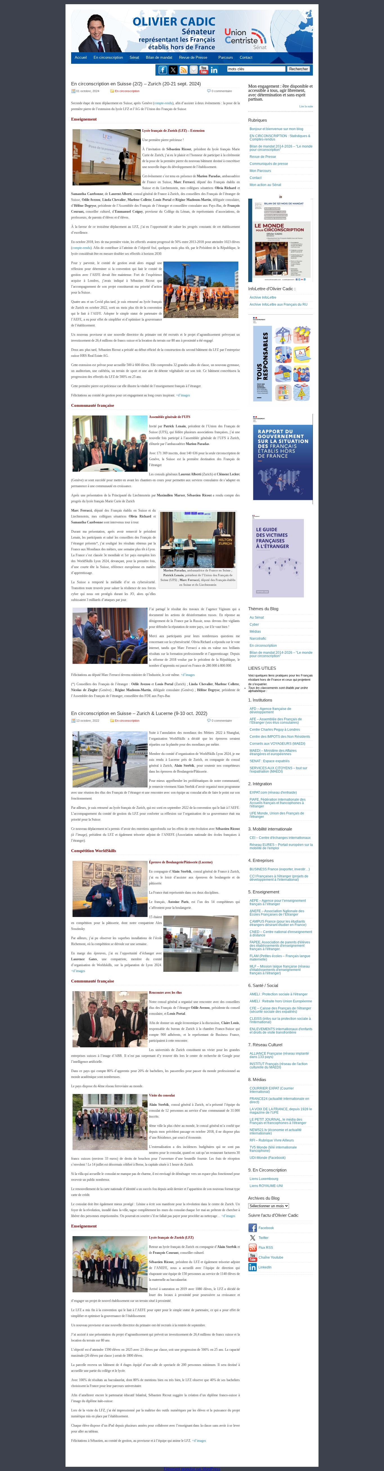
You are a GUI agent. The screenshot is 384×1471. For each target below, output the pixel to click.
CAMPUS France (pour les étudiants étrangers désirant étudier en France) (278, 923)
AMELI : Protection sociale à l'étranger (279, 994)
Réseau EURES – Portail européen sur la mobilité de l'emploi (281, 846)
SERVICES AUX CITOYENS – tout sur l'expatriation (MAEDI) (278, 769)
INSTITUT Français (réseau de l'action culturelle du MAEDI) (279, 1065)
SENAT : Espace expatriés (270, 761)
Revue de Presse (193, 57)
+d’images (183, 395)
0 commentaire (222, 91)
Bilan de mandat (159, 57)
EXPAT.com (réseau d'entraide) (273, 792)
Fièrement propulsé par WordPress (192, 1469)
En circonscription (108, 57)
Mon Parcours (260, 171)
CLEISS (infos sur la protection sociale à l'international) (280, 1020)
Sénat (134, 57)
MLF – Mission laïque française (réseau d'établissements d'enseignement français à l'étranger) (280, 969)
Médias (255, 632)
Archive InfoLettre (263, 297)
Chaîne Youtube (271, 1257)
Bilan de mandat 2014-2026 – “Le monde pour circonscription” (281, 148)
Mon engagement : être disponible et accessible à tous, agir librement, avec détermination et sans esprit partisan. (280, 96)
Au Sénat (257, 617)
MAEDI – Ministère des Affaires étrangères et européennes (273, 752)
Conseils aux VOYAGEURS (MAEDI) (277, 744)
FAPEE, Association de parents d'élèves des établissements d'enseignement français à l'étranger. (280, 945)
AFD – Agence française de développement (270, 710)
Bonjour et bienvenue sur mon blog (276, 129)
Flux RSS (266, 1248)
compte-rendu (163, 103)
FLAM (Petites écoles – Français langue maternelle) (280, 957)
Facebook (266, 1228)
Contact (246, 57)
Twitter (263, 1238)
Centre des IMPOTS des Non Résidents (280, 737)
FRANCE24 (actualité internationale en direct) (279, 1100)
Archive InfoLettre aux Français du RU (279, 305)
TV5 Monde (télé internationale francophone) (273, 1149)
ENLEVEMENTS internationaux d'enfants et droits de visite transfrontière (281, 1030)
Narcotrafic (258, 639)
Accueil (81, 57)
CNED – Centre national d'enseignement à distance (281, 933)
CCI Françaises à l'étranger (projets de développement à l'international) (279, 878)
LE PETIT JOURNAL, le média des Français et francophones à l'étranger (278, 1121)
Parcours (225, 57)
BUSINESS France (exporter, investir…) (280, 869)
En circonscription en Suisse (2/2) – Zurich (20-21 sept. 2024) (136, 84)
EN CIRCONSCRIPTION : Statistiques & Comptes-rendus (280, 137)
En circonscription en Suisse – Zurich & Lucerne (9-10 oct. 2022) (139, 713)
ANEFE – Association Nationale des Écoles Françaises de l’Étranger (277, 912)
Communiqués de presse (269, 164)
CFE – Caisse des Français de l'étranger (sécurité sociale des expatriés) (280, 1010)
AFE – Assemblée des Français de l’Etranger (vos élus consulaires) (276, 721)
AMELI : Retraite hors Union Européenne (281, 1001)
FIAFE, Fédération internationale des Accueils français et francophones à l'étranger (278, 803)
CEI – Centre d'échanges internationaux (280, 838)
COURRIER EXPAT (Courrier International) (272, 1090)
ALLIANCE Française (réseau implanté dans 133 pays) (279, 1055)
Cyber (254, 624)
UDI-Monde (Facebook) (268, 1158)
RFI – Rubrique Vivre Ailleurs (272, 1140)
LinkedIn (265, 1267)
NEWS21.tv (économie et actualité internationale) (276, 1131)
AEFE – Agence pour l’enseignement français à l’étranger (278, 902)
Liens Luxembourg (264, 1179)
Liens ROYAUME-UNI (266, 1186)
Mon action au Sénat (265, 185)
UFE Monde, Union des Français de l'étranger (277, 815)
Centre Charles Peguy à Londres (275, 730)
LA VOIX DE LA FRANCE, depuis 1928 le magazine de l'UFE (281, 1110)
